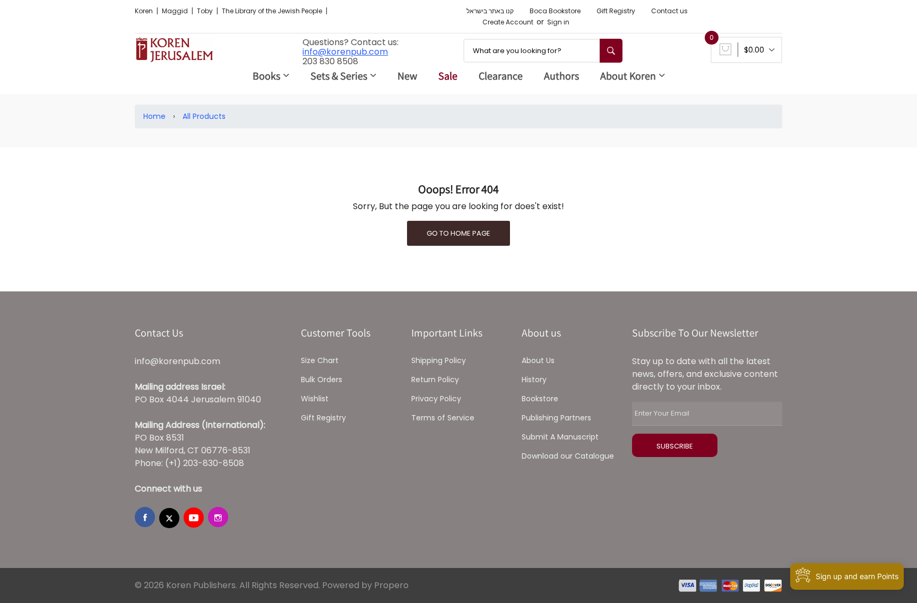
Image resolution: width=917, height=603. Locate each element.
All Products (204, 116)
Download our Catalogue (568, 456)
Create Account (507, 22)
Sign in (558, 22)
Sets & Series (338, 76)
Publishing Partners (556, 417)
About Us (538, 360)
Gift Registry (615, 10)
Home (154, 116)
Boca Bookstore (555, 10)
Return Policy (435, 379)
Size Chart (320, 360)
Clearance (501, 76)
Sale (447, 76)
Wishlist (314, 398)
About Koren (628, 76)
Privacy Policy (436, 398)
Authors (561, 76)
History (534, 379)
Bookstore (540, 398)
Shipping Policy (438, 360)
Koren (144, 10)
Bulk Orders (321, 379)
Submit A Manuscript (560, 437)
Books (266, 76)
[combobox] (542, 51)
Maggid (175, 10)
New (407, 76)
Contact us (669, 10)
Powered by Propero (365, 585)
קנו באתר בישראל (490, 10)
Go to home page (458, 233)
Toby (205, 10)
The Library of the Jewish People (273, 10)
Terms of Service (442, 417)
